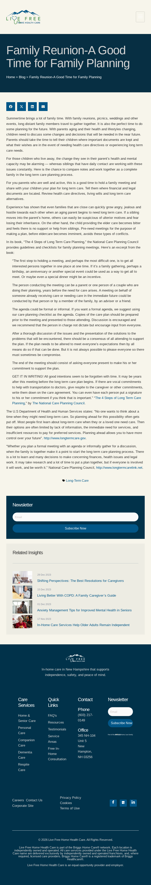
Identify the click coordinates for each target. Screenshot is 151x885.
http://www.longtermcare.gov (65, 438)
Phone (83, 709)
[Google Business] (123, 803)
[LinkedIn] (133, 803)
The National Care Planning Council (58, 403)
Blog (22, 77)
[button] (10, 106)
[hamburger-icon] (140, 17)
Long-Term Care (77, 480)
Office (83, 730)
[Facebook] (113, 803)
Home (10, 77)
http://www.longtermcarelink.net (119, 468)
